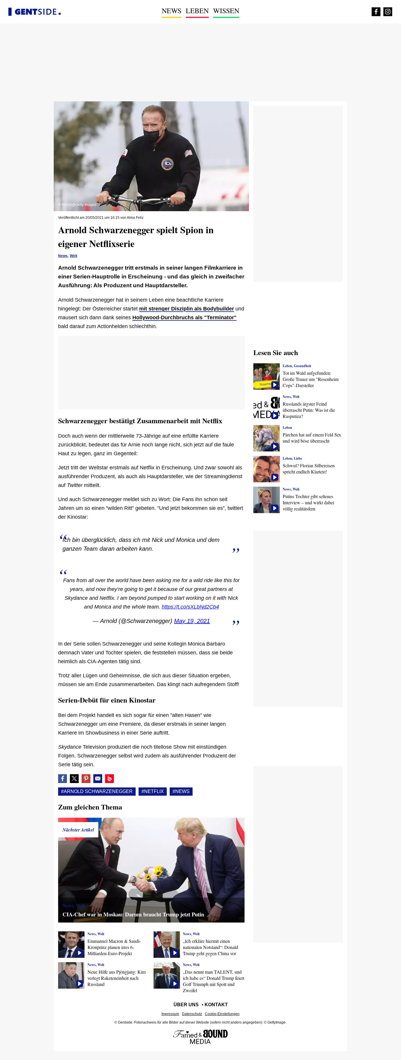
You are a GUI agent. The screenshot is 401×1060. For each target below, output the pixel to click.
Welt (73, 256)
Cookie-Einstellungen (222, 1014)
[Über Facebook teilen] (62, 778)
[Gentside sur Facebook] (376, 11)
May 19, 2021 (192, 621)
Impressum (170, 1014)
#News (181, 791)
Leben (197, 10)
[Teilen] (86, 778)
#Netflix (152, 791)
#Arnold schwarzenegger (97, 791)
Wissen (226, 10)
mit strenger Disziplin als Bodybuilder (186, 309)
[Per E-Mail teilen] (97, 778)
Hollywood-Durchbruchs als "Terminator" (184, 317)
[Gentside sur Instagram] (387, 11)
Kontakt (216, 1004)
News (171, 10)
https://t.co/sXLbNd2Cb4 (190, 607)
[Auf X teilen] (74, 778)
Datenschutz (192, 1014)
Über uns (186, 1004)
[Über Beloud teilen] (109, 778)
